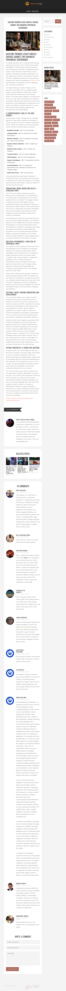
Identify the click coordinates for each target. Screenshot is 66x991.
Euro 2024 (47, 113)
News (47, 42)
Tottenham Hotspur (50, 134)
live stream (48, 110)
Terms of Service (36, 985)
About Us (28, 985)
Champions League (50, 107)
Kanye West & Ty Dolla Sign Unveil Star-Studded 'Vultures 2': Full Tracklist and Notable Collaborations (11, 470)
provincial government (26, 398)
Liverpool (47, 122)
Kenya (46, 128)
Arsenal (56, 110)
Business (48, 45)
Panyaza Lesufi (15, 398)
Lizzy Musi (28, 11)
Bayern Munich (49, 140)
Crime (47, 50)
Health (48, 52)
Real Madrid (48, 119)
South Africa (48, 104)
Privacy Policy (29, 987)
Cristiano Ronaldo (50, 137)
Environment (49, 57)
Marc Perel (16, 409)
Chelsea (55, 122)
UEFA (52, 128)
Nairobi (55, 131)
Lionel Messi (48, 125)
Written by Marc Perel (25, 420)
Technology (49, 47)
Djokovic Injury (35, 11)
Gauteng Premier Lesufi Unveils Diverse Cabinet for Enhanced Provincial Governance (51, 86)
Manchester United (50, 116)
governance (33, 80)
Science (48, 55)
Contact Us (36, 987)
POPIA (27, 988)
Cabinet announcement (12, 400)
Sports (48, 34)
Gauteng (8, 398)
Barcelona (48, 131)
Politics (48, 40)
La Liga (56, 125)
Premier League (49, 101)
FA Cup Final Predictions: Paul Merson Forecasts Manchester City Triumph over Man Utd (23, 469)
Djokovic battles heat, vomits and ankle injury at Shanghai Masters (34, 469)
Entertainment (50, 37)
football (56, 119)
